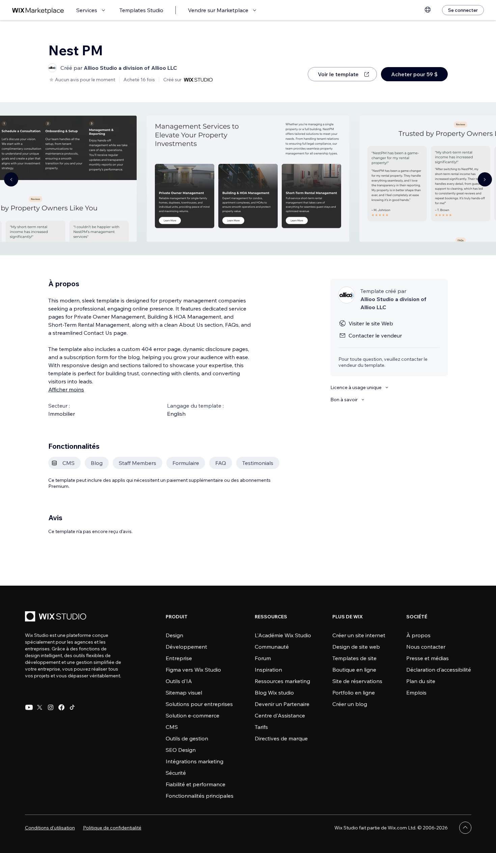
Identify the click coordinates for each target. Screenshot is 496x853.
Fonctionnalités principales (199, 795)
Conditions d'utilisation (50, 828)
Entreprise (179, 658)
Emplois (416, 692)
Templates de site (354, 658)
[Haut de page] (465, 828)
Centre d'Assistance (280, 715)
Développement (186, 646)
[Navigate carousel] (11, 179)
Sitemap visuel (184, 692)
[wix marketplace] (38, 10)
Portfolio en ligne (353, 692)
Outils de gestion (187, 738)
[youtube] (29, 707)
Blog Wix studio (274, 692)
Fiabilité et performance (195, 784)
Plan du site (420, 681)
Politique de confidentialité (112, 828)
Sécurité (176, 772)
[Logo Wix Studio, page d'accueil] (56, 617)
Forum (263, 658)
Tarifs (261, 727)
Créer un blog (349, 704)
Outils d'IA (179, 681)
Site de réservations (357, 681)
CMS (172, 727)
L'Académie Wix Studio (283, 635)
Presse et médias (427, 658)
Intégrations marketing (194, 761)
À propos (418, 635)
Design (174, 635)
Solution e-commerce (192, 715)
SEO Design (181, 749)
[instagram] (51, 707)
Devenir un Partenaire (282, 704)
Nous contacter (425, 646)
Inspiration (268, 669)
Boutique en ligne (354, 669)
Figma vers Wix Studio (193, 669)
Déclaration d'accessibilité (438, 669)
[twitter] (40, 707)
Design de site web (356, 646)
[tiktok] (72, 707)
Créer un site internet (358, 635)
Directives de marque (281, 738)
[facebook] (61, 707)
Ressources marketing (282, 681)
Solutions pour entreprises (199, 704)
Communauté (272, 646)
